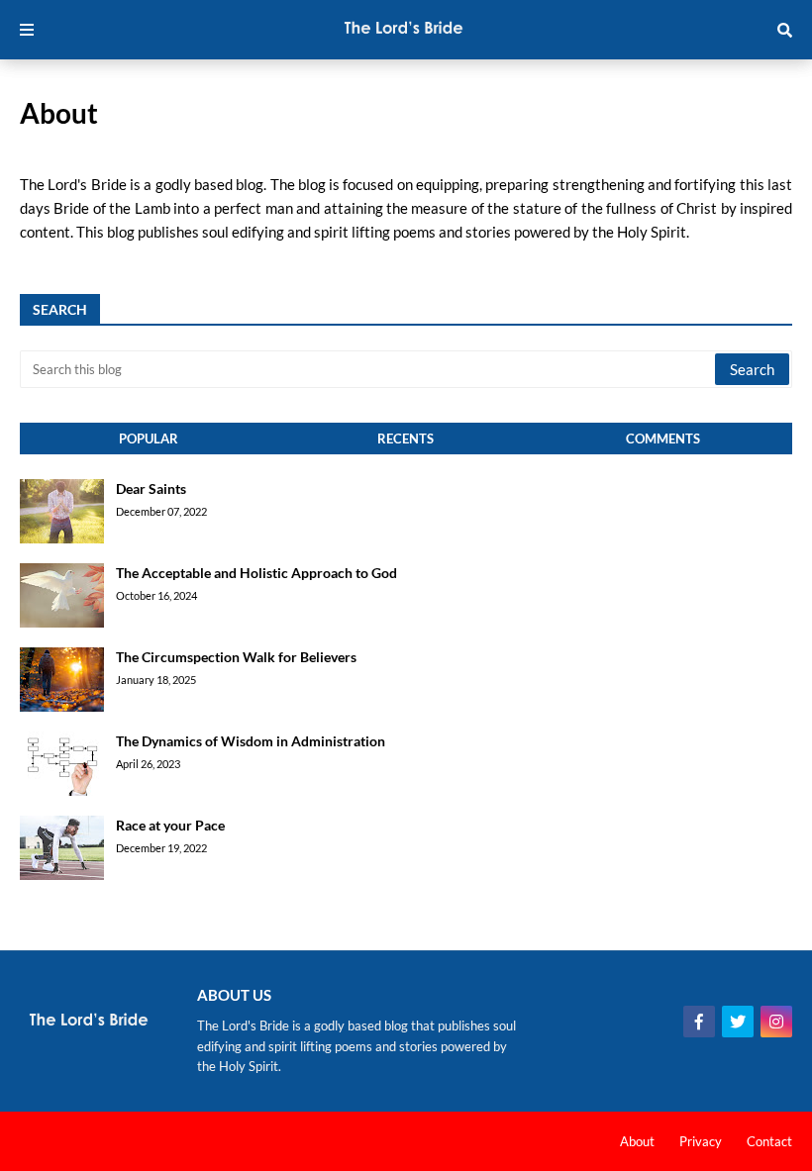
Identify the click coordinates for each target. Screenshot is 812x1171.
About (637, 1141)
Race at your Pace (170, 825)
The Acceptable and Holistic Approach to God (256, 572)
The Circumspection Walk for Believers (236, 656)
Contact (769, 1141)
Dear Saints (151, 488)
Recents (405, 438)
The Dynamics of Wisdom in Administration (250, 740)
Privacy (700, 1141)
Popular (148, 438)
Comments (663, 438)
